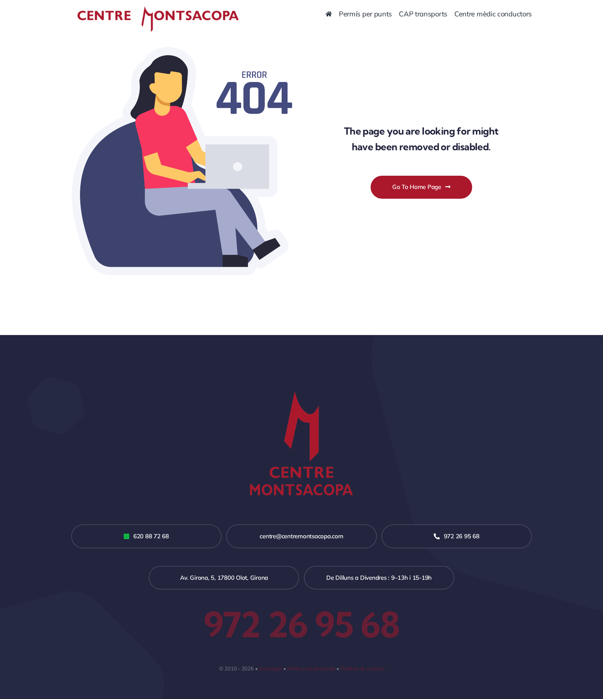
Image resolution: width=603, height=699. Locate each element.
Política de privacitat (311, 668)
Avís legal (270, 668)
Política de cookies (362, 668)
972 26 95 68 (301, 624)
